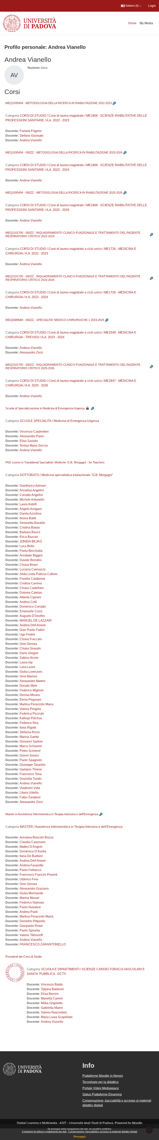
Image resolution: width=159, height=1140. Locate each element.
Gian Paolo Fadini (32, 629)
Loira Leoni (27, 667)
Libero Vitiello (29, 792)
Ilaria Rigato (28, 727)
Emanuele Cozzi (31, 611)
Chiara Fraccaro (31, 639)
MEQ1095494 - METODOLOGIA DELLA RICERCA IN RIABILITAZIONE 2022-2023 (58, 103)
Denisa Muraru (30, 695)
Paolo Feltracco (30, 870)
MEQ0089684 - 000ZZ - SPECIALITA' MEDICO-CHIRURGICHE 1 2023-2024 (54, 320)
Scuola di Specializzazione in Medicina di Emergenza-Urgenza (45, 408)
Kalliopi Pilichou (31, 718)
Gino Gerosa (28, 643)
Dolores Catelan (31, 592)
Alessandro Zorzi (31, 352)
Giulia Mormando (31, 893)
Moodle (137, 1123)
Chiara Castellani (32, 588)
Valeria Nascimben (54, 1012)
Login (152, 5)
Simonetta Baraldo (32, 522)
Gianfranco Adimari (33, 485)
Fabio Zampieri (30, 797)
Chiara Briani (29, 564)
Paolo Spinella (30, 930)
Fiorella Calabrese (32, 578)
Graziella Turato (30, 778)
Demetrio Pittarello (32, 921)
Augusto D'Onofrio (32, 615)
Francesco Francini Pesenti (38, 874)
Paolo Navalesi (30, 907)
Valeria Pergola (30, 709)
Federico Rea (29, 722)
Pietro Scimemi (30, 750)
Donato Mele (28, 685)
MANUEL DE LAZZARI (36, 620)
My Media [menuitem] (146, 23)
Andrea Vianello (31, 140)
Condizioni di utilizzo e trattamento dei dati (44, 1131)
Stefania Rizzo (30, 732)
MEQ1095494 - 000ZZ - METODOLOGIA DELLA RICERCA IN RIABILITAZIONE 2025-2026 (63, 192)
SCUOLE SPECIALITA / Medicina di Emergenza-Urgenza (59, 421)
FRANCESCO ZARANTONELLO (43, 944)
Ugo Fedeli (27, 634)
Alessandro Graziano (34, 888)
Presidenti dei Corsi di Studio (23, 956)
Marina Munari (29, 897)
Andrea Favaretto (31, 865)
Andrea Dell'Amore (33, 625)
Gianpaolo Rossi (31, 925)
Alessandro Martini (32, 681)
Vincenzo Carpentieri (34, 431)
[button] (131, 6)
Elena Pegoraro (30, 699)
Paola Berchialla (31, 550)
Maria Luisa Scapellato (57, 1017)
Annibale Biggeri (31, 555)
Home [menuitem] (132, 23)
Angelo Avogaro (31, 508)
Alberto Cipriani (30, 597)
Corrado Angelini (31, 495)
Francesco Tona (31, 774)
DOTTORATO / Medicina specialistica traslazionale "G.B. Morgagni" (66, 475)
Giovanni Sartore (31, 741)
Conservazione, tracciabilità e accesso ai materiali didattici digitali (102, 1131)
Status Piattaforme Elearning (102, 1094)
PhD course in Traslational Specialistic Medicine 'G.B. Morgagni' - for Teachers (55, 462)
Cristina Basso (30, 527)
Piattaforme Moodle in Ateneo (102, 1075)
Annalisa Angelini (32, 490)
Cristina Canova (31, 583)
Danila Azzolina (30, 513)
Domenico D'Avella (33, 851)
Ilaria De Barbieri (31, 856)
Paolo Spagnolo (31, 760)
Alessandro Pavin (32, 436)
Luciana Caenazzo (33, 569)
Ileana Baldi (28, 518)
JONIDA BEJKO (31, 541)
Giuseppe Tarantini (33, 764)
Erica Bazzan (29, 536)
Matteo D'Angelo (31, 846)
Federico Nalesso (32, 902)
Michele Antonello (32, 499)
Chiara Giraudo (30, 648)
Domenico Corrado (33, 606)
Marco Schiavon (31, 746)
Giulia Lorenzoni (31, 671)
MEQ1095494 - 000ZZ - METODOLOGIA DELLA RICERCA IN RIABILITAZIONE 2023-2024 (63, 152)
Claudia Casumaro (33, 842)
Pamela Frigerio (31, 131)
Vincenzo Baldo (52, 984)
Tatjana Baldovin (52, 989)
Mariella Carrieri (52, 998)
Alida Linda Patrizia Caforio (38, 574)
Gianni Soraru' (29, 755)
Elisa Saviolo (29, 440)
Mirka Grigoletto (52, 1003)
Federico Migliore (32, 690)
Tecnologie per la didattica (100, 1082)
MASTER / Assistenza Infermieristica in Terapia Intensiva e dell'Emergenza (71, 826)
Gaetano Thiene (31, 769)
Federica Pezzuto (32, 713)
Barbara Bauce (30, 532)
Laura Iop (26, 662)
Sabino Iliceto (29, 657)
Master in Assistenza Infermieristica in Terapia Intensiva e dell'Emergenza (51, 814)
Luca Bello (27, 546)
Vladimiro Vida (30, 788)
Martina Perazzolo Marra (36, 704)
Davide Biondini (31, 560)
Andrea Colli (28, 602)
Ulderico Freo (29, 879)
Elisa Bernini (50, 993)
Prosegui (80, 1136)
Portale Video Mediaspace (100, 1088)
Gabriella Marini (52, 1007)
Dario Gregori (29, 653)
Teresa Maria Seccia (34, 445)
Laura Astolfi (28, 504)
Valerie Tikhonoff (31, 935)
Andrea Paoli (29, 911)
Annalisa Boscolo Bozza (36, 837)
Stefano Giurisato (31, 135)
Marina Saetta (29, 736)
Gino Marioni (28, 676)
